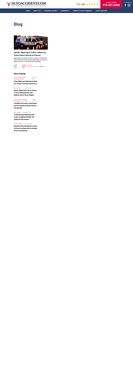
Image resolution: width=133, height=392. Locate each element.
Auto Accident (17, 77)
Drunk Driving (24, 99)
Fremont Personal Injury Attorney (32, 66)
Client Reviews (101, 11)
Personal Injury (50, 11)
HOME (28, 11)
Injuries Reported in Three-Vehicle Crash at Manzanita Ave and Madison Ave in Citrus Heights (25, 92)
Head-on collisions (23, 101)
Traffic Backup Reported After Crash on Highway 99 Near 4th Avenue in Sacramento (24, 117)
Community (65, 11)
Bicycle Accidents (18, 123)
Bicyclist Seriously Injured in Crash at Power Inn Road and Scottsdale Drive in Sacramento (25, 128)
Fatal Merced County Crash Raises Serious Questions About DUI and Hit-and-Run (25, 105)
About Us (37, 11)
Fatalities (21, 79)
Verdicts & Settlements (82, 11)
